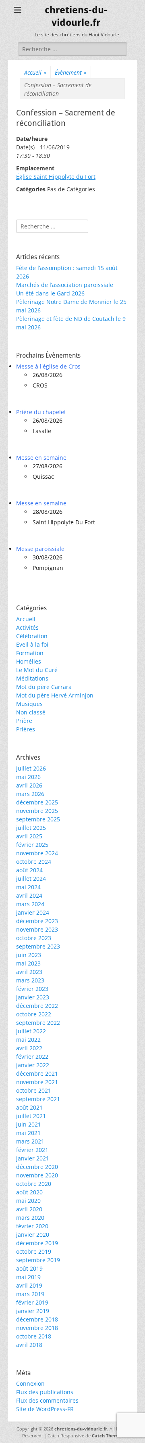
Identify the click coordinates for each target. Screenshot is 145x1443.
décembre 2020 (37, 1167)
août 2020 (29, 1192)
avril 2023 (29, 972)
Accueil (35, 72)
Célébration (32, 636)
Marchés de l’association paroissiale (64, 285)
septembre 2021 (38, 1099)
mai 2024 (28, 887)
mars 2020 (30, 1217)
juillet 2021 (31, 1116)
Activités (27, 627)
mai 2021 (28, 1133)
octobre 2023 (33, 938)
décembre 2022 (37, 1005)
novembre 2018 (37, 1328)
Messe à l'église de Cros (48, 366)
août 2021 (29, 1107)
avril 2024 (29, 895)
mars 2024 (30, 904)
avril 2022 (29, 1048)
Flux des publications (44, 1392)
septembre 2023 (38, 946)
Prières (25, 729)
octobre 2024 (33, 861)
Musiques (29, 704)
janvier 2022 (32, 1065)
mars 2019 (30, 1294)
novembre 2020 (37, 1175)
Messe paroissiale (40, 549)
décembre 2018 (37, 1319)
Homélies (28, 661)
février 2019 (32, 1302)
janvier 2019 (32, 1311)
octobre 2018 (33, 1336)
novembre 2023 (37, 929)
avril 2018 (29, 1345)
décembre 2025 (37, 802)
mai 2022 (28, 1039)
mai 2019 (28, 1277)
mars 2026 (30, 794)
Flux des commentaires (47, 1400)
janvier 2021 (32, 1158)
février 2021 (32, 1150)
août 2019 (29, 1268)
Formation (30, 653)
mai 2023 (28, 963)
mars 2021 (30, 1141)
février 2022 (32, 1056)
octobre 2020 (33, 1183)
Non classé (31, 712)
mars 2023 (30, 980)
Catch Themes (107, 1436)
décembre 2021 (37, 1073)
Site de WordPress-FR (45, 1409)
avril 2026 (29, 785)
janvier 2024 (32, 912)
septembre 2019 (38, 1260)
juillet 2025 (31, 827)
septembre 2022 (38, 1022)
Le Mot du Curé (37, 670)
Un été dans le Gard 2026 (50, 293)
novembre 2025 (37, 811)
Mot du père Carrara (44, 687)
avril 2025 (29, 836)
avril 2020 (29, 1209)
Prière (24, 721)
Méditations (32, 678)
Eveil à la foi (32, 644)
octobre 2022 (33, 1014)
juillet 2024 (31, 878)
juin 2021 (28, 1124)
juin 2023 (28, 955)
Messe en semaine (41, 457)
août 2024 (29, 870)
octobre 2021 (33, 1090)
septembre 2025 (38, 819)
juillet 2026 (31, 768)
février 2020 (32, 1226)
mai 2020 (28, 1200)
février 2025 (32, 844)
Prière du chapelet (41, 412)
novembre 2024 (37, 853)
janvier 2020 (32, 1234)
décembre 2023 (37, 921)
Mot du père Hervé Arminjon (54, 695)
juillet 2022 (31, 1031)
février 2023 (32, 989)
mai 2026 (28, 777)
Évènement (71, 72)
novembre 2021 (37, 1082)
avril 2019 (29, 1285)
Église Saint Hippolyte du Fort (55, 176)
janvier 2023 (32, 997)
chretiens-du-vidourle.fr (80, 1429)
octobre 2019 (33, 1251)
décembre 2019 (37, 1243)
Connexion (30, 1383)
